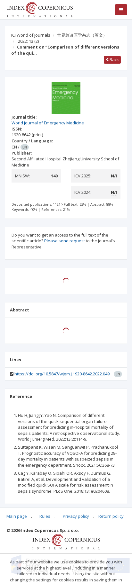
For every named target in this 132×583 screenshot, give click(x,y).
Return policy (111, 516)
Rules (44, 516)
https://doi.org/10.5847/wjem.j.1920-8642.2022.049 (62, 374)
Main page (16, 516)
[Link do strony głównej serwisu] (39, 9)
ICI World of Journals (30, 35)
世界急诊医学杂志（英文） (82, 35)
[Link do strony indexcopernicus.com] (66, 541)
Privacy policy (76, 516)
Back (114, 59)
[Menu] (121, 9)
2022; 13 (28, 41)
